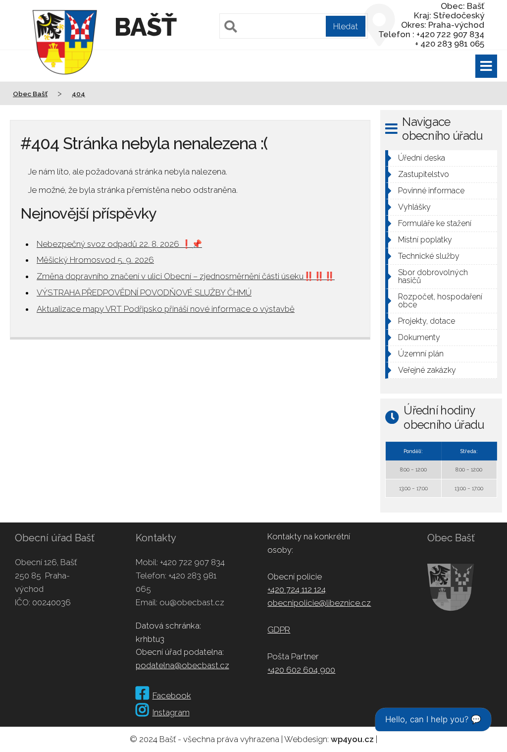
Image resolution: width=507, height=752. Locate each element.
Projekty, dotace (426, 321)
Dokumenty (419, 337)
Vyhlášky (414, 207)
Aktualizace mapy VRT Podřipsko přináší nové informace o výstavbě (166, 309)
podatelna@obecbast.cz (182, 665)
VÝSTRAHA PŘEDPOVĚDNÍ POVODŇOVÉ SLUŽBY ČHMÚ (144, 292)
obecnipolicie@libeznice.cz (319, 603)
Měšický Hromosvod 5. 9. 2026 (95, 260)
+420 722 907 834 (192, 562)
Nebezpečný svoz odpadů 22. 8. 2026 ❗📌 (119, 244)
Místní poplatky (425, 239)
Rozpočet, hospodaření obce (440, 300)
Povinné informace (431, 190)
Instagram (171, 712)
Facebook (171, 695)
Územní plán (421, 353)
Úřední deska (421, 158)
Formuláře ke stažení (434, 223)
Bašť (145, 27)
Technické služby (428, 256)
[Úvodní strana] (65, 81)
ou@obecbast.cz (191, 602)
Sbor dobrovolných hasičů (433, 276)
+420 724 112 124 (296, 589)
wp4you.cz (352, 739)
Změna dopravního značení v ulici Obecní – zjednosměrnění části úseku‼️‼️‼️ (186, 276)
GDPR (278, 630)
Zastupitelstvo (423, 174)
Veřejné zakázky (427, 370)
